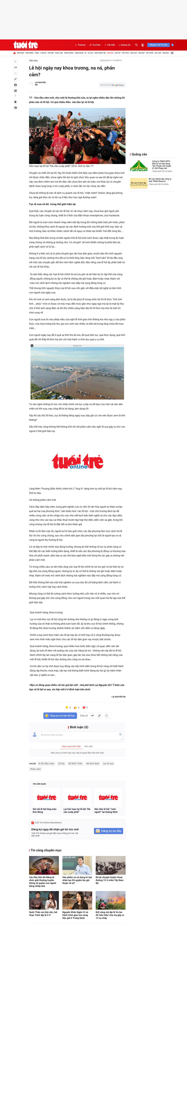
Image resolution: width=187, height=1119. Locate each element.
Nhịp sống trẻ (100, 53)
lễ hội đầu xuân (46, 763)
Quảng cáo (126, 45)
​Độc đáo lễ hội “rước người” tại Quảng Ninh (106, 810)
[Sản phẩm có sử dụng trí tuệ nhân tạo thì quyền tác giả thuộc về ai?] (77, 865)
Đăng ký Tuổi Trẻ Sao (158, 45)
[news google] (112, 85)
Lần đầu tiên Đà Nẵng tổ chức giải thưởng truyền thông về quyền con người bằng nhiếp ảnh (42, 881)
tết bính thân (92, 763)
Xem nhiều (30, 53)
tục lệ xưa (108, 763)
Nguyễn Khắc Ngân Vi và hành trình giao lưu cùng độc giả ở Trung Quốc (75, 915)
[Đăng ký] (108, 831)
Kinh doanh (68, 53)
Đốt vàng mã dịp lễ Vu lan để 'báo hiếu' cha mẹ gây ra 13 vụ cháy (110, 915)
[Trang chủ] (14, 53)
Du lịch (90, 53)
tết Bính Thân (75, 763)
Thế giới (50, 53)
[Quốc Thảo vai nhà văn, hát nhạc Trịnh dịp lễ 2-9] (44, 900)
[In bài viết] (15, 107)
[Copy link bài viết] (99, 715)
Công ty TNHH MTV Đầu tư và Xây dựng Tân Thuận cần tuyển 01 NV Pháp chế (161, 165)
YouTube (96, 45)
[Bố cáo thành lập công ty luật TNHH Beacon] (139, 183)
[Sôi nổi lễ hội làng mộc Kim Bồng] (46, 797)
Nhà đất (141, 53)
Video (37, 53)
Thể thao (125, 53)
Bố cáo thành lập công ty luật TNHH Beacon (160, 180)
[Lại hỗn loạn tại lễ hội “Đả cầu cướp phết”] (77, 797)
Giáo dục (133, 53)
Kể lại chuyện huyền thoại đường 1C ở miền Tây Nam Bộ (109, 880)
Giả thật (158, 53)
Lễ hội (61, 763)
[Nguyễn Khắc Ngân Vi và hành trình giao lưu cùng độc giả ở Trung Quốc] (77, 900)
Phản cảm (35, 769)
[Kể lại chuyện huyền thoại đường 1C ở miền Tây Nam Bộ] (110, 865)
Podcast (81, 45)
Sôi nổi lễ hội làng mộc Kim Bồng (45, 810)
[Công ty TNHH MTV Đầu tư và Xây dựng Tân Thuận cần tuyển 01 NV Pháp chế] (139, 165)
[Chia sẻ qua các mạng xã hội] (106, 715)
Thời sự (43, 53)
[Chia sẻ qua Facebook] (92, 715)
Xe (85, 53)
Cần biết (111, 45)
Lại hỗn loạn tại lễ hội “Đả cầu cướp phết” (77, 810)
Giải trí (117, 53)
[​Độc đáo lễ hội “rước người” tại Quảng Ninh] (108, 797)
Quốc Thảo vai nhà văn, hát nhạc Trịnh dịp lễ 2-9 (43, 913)
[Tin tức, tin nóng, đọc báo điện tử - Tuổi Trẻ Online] (25, 45)
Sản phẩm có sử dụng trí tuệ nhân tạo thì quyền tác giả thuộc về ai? (77, 880)
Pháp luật (59, 53)
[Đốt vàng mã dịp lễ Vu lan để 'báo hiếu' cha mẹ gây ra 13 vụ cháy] (110, 900)
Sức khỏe (149, 53)
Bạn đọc (166, 53)
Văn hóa (110, 53)
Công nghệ (79, 53)
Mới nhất (20, 53)
